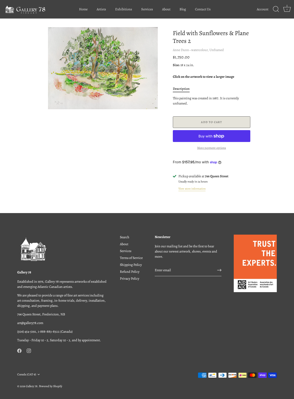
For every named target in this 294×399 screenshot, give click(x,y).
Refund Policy (129, 271)
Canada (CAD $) (26, 374)
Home (83, 9)
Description (181, 88)
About (166, 9)
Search (124, 237)
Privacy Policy (129, 278)
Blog (182, 9)
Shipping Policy (131, 264)
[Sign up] (219, 270)
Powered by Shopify (50, 386)
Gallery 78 (31, 386)
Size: (176, 65)
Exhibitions (123, 9)
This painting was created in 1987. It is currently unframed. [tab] (206, 101)
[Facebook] (19, 350)
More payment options (211, 148)
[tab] (183, 88)
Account (262, 9)
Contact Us (203, 9)
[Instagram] (29, 350)
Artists (101, 9)
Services (147, 9)
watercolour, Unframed (207, 50)
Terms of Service (131, 258)
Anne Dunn (181, 50)
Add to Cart (211, 122)
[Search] (276, 9)
